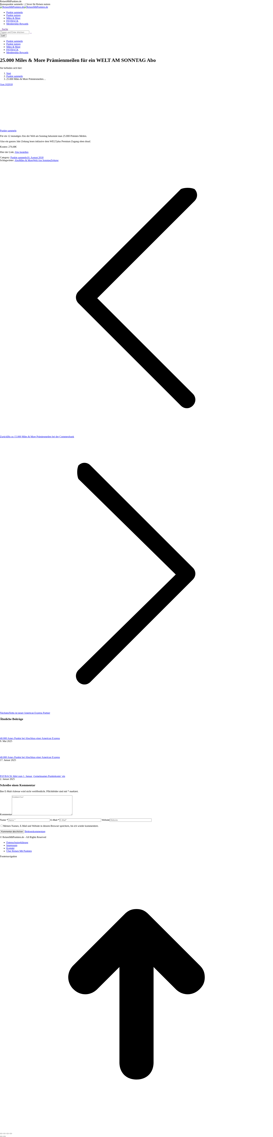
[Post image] (8, 735)
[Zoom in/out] (10, 1133)
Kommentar (6, 814)
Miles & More (26, 160)
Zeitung (54, 160)
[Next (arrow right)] (4, 1136)
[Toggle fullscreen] (7, 1133)
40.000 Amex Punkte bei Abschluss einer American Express (30, 738)
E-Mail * (54, 820)
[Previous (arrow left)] (1, 1136)
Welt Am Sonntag (42, 160)
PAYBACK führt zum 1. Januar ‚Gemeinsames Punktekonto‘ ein (32, 776)
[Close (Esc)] (1, 1133)
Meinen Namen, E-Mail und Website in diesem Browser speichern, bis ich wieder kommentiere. (51, 826)
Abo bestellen (21, 152)
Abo (17, 160)
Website (106, 820)
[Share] (4, 1133)
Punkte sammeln (8, 130)
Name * (4, 820)
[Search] (31, 32)
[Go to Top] (136, 1129)
